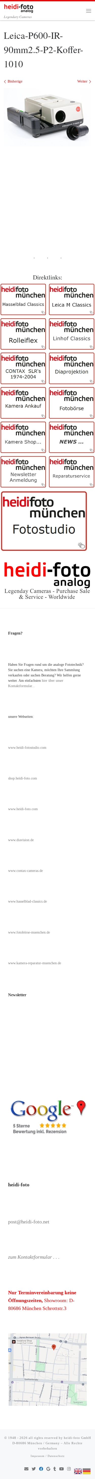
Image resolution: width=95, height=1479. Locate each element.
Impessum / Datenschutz (48, 1455)
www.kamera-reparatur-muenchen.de (34, 963)
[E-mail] (26, 1469)
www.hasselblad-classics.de (27, 901)
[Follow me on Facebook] (41, 1469)
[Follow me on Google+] (48, 1469)
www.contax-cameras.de (25, 871)
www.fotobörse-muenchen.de (29, 932)
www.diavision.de (21, 840)
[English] (78, 1471)
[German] (87, 1471)
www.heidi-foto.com (23, 809)
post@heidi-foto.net (28, 1221)
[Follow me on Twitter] (34, 1469)
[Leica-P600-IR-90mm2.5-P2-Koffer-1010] (47, 117)
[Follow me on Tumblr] (54, 1469)
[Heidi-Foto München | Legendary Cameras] (18, 7)
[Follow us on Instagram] (69, 1469)
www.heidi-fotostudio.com (27, 748)
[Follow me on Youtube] (61, 1469)
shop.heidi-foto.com (22, 778)
